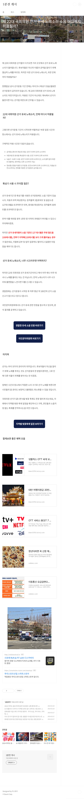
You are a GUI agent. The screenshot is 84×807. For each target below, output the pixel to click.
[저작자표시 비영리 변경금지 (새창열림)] (26, 691)
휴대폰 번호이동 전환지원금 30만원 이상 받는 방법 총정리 (22, 719)
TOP (79, 792)
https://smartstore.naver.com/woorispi (18, 670)
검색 (74, 4)
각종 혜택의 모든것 (12, 758)
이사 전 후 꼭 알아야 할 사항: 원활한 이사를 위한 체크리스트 (23, 716)
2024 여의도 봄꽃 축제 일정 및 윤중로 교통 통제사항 (21, 706)
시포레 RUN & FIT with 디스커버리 (19, 658)
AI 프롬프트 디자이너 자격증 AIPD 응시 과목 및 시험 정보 (22, 709)
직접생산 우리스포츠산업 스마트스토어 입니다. (21, 676)
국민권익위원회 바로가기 (29, 338)
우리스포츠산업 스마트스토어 (16, 673)
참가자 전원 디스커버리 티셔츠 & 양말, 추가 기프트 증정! (22, 661)
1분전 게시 (10, 4)
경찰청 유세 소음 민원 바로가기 (29, 325)
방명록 (23, 12)
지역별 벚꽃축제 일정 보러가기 (29, 423)
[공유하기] (9, 690)
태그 (12, 12)
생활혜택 (8, 702)
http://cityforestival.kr (12, 655)
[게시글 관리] (11, 690)
